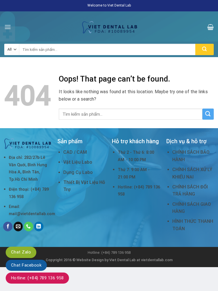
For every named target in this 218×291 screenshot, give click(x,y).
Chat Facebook (26, 265)
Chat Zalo (21, 252)
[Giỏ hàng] (210, 27)
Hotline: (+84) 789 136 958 (37, 277)
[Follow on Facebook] (7, 226)
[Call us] (28, 226)
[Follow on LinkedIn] (38, 226)
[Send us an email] (18, 226)
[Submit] (204, 49)
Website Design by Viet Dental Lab (106, 260)
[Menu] (7, 27)
